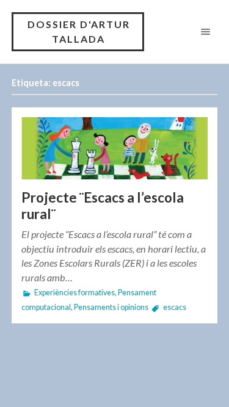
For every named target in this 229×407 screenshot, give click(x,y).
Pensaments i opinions (111, 307)
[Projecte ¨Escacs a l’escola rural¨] (114, 148)
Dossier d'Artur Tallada (78, 31)
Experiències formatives (74, 292)
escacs (174, 307)
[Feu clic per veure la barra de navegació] (203, 31)
